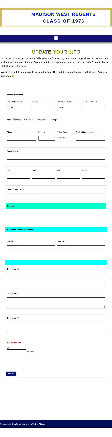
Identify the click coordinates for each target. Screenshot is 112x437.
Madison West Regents (63, 14)
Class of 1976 (63, 21)
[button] (56, 38)
